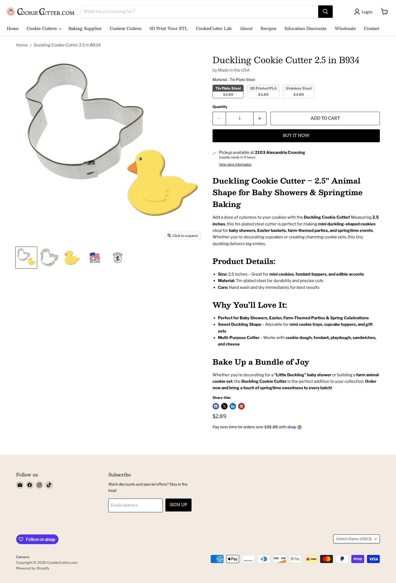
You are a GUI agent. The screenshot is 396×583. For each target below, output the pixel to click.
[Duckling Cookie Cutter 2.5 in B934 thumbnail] (26, 257)
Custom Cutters (125, 28)
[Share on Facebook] (216, 406)
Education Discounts (305, 28)
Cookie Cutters (42, 28)
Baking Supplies (85, 28)
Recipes (268, 28)
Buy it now (296, 135)
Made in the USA (234, 70)
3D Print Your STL (169, 28)
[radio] (228, 91)
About (246, 28)
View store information (235, 165)
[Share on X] (224, 406)
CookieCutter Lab (214, 28)
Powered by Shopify (32, 568)
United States (354, 539)
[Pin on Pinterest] (241, 406)
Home (13, 28)
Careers (22, 557)
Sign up (178, 504)
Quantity (220, 107)
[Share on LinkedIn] (233, 406)
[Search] (325, 11)
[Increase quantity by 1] (260, 118)
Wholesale (345, 28)
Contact (371, 28)
